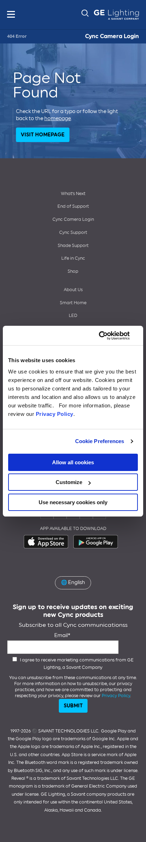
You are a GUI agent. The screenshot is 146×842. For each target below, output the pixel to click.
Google (96, 542)
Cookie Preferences (99, 441)
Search (85, 13)
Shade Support (73, 245)
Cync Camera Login (112, 36)
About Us (73, 289)
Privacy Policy (54, 414)
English (73, 582)
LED (73, 315)
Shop (73, 271)
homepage (57, 119)
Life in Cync (73, 258)
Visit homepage (42, 135)
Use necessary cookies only (73, 502)
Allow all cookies (73, 462)
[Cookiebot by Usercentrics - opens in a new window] (107, 335)
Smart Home (73, 302)
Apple (46, 542)
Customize (69, 482)
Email (61, 635)
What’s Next (73, 193)
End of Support (73, 206)
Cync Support (73, 232)
